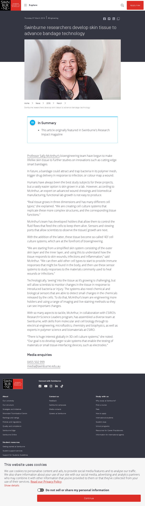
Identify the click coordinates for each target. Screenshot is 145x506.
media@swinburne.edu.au (43, 366)
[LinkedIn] (56, 386)
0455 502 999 (36, 362)
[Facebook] (40, 386)
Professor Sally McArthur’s (43, 156)
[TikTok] (62, 386)
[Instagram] (51, 386)
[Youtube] (45, 386)
